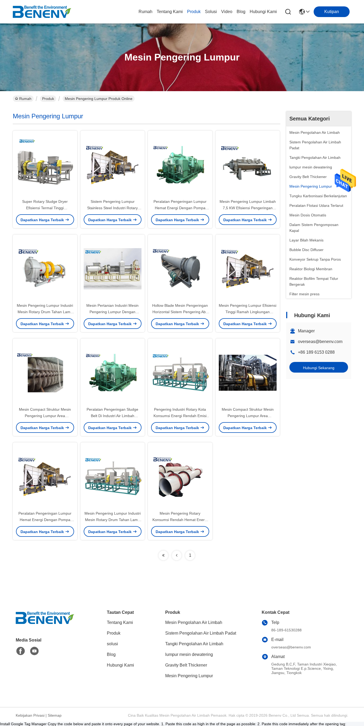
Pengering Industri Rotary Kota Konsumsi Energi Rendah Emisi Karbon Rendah (180, 415)
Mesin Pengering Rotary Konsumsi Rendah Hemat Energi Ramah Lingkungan (180, 519)
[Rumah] (45, 624)
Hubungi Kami (263, 11)
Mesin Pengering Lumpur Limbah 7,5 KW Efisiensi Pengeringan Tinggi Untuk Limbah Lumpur (248, 207)
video (226, 11)
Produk (194, 11)
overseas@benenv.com (320, 341)
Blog (241, 11)
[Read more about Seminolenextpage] (163, 555)
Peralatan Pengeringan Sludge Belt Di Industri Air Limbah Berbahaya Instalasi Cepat (112, 415)
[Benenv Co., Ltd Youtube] (34, 651)
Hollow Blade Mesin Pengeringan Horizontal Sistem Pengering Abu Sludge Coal (180, 311)
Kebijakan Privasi (30, 715)
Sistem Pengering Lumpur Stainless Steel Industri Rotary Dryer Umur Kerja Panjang (112, 207)
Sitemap (55, 715)
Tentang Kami (170, 11)
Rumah (145, 11)
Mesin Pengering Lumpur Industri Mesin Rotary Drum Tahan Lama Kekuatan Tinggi (45, 311)
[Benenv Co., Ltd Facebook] (20, 651)
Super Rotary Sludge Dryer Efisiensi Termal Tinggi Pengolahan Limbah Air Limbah (45, 207)
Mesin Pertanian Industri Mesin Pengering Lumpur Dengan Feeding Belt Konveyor (112, 311)
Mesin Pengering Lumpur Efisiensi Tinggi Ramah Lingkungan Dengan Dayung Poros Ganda (247, 311)
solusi (211, 11)
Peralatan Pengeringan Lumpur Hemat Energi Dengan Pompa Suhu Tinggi (180, 207)
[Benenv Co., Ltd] (42, 12)
